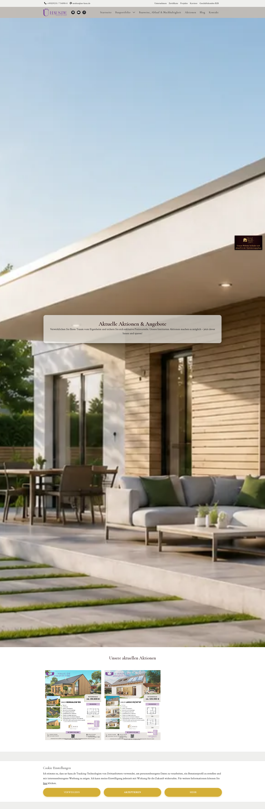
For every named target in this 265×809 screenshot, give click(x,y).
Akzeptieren (132, 792)
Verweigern (72, 792)
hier (45, 783)
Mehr (193, 792)
